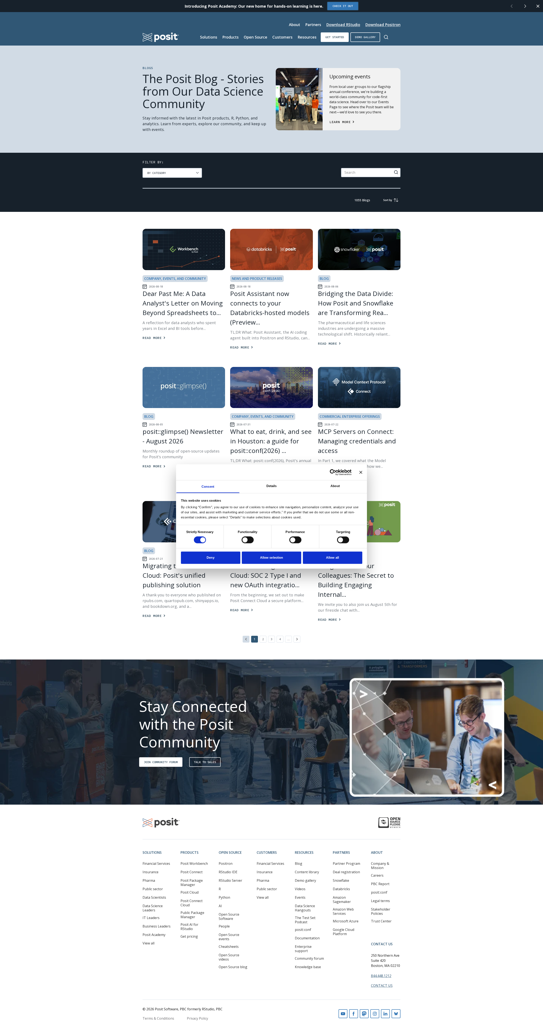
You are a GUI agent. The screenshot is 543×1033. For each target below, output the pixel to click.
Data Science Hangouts (305, 908)
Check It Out (343, 6)
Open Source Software (229, 916)
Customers (282, 37)
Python (224, 897)
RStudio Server (230, 880)
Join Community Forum (161, 762)
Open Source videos (229, 957)
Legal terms (380, 901)
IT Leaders (151, 918)
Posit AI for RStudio (189, 926)
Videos (300, 889)
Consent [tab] (208, 486)
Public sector (153, 889)
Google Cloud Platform (343, 931)
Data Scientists (154, 897)
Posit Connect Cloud (192, 903)
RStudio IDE (228, 872)
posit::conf (303, 929)
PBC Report (380, 884)
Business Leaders (157, 926)
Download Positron (382, 24)
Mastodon (364, 1013)
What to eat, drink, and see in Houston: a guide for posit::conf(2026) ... (271, 441)
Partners (313, 24)
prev (511, 6)
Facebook (353, 1013)
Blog (298, 863)
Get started (334, 37)
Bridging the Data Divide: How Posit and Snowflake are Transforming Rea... (355, 303)
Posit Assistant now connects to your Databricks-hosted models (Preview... (269, 307)
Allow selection (271, 557)
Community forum (309, 958)
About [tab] (335, 486)
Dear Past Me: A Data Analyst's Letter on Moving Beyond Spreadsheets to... (183, 303)
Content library (307, 872)
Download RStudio (343, 24)
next (525, 6)
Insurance (150, 872)
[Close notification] (537, 6)
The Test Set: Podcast (305, 920)
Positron (225, 863)
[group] (172, 173)
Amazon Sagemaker (342, 899)
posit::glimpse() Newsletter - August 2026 (183, 436)
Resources (307, 37)
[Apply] (396, 172)
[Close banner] (360, 472)
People (224, 926)
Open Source (255, 37)
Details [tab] (271, 486)
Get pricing (189, 936)
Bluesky (396, 1013)
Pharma (149, 880)
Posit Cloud (190, 892)
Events (300, 897)
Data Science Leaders (153, 908)
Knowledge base (308, 967)
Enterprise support (303, 948)
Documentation (307, 938)
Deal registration (346, 872)
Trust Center (381, 921)
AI (220, 906)
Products (230, 37)
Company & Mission (380, 865)
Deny (210, 557)
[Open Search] (386, 37)
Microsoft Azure (345, 921)
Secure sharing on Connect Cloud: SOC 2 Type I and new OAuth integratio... (270, 575)
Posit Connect (192, 872)
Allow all (332, 557)
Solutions (208, 37)
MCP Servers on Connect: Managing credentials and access (357, 441)
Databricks (341, 889)
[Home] (161, 37)
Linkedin (385, 1013)
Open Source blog (233, 967)
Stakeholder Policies (380, 911)
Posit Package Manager (192, 882)
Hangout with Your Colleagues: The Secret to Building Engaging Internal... (356, 580)
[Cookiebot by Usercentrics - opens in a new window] (332, 472)
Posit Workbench (194, 863)
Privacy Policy (197, 1018)
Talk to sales (205, 762)
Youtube (343, 1013)
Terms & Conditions (158, 1018)
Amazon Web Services (343, 911)
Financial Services (156, 863)
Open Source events (229, 937)
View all (148, 943)
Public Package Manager (192, 915)
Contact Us (382, 944)
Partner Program (346, 863)
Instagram (374, 1013)
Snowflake (341, 880)
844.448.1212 (381, 975)
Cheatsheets (229, 946)
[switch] (248, 540)
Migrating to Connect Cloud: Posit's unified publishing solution (175, 575)
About (294, 24)
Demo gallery (365, 37)
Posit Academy (154, 935)
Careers (377, 875)
